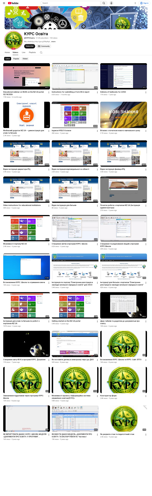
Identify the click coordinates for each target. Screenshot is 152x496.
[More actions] (49, 92)
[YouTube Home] (13, 3)
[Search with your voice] (111, 3)
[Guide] (4, 3)
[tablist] (76, 52)
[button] (13, 40)
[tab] (7, 52)
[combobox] (71, 3)
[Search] (103, 3)
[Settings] (135, 3)
